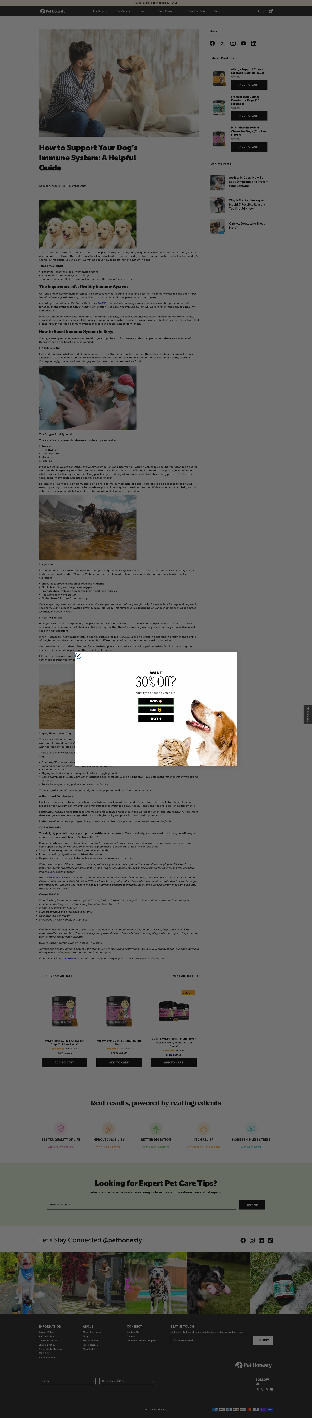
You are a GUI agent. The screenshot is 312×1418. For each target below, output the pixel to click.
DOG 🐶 (156, 701)
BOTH (156, 719)
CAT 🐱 (156, 710)
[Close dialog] (78, 656)
